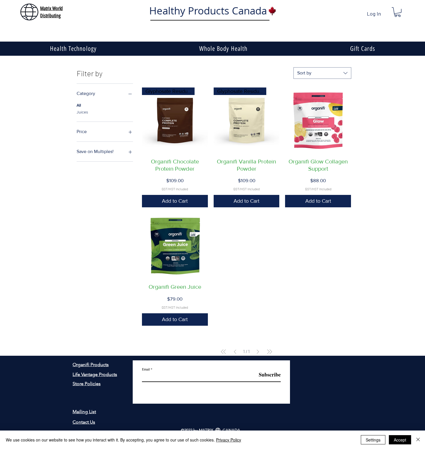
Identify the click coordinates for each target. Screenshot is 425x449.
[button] (397, 12)
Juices (82, 112)
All (79, 105)
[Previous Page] (235, 351)
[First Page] (223, 351)
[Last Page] (269, 351)
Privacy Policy (228, 440)
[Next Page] (257, 351)
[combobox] (322, 73)
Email (146, 369)
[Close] (418, 439)
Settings (373, 440)
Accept (400, 440)
